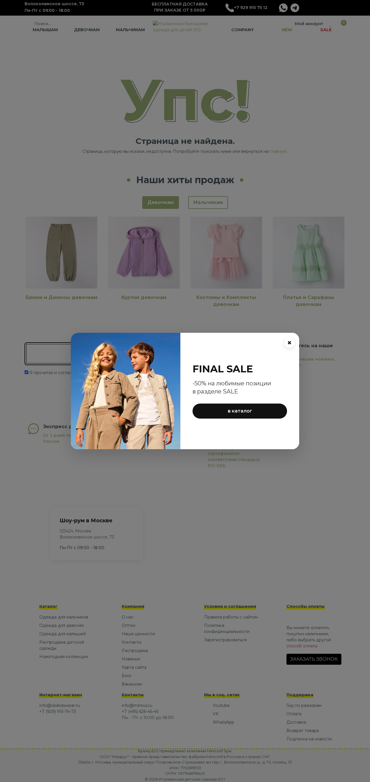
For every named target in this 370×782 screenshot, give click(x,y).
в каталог (240, 411)
